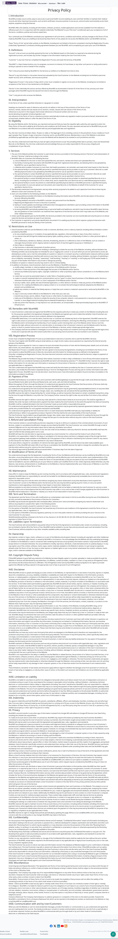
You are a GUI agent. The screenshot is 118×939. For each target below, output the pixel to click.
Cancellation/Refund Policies (28, 934)
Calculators (33, 3)
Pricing (25, 3)
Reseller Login (24, 931)
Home (20, 3)
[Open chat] (113, 934)
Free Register (44, 934)
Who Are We (42, 3)
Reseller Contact (5, 931)
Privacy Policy (44, 931)
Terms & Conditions (6, 934)
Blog (59, 3)
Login (63, 3)
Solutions (52, 3)
